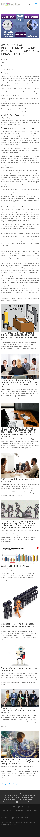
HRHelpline (19, 810)
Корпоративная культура (11, 795)
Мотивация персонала (27, 799)
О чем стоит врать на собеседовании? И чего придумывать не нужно (20, 710)
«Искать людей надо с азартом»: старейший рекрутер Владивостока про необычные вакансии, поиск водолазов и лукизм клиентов (19, 524)
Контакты (31, 802)
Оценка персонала (27, 797)
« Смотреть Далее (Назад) (9, 784)
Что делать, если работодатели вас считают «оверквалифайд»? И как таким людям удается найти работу (19, 334)
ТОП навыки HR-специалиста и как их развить (18, 480)
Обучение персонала (10, 799)
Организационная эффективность (14, 802)
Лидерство (9, 793)
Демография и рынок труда (15, 565)
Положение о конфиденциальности (12, 818)
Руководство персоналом (24, 793)
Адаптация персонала (11, 797)
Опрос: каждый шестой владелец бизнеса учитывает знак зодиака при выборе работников (20, 761)
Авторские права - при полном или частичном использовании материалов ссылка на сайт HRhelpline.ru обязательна (18, 822)
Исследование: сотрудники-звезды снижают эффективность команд (18, 624)
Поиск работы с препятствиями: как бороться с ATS (19, 669)
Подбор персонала (29, 795)
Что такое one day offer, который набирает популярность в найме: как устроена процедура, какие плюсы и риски (20, 383)
